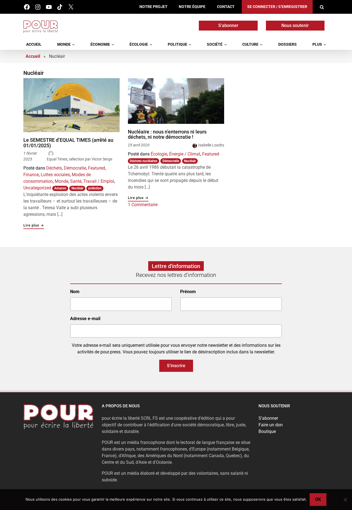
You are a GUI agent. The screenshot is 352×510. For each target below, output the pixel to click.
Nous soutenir (295, 25)
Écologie (139, 44)
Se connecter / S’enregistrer (277, 6)
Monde (64, 44)
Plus (317, 44)
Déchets (54, 168)
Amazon (60, 188)
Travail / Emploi (98, 181)
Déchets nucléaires (143, 161)
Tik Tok (59, 7)
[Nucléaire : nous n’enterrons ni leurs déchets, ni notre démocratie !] (176, 101)
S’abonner (228, 25)
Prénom (188, 291)
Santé (75, 181)
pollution (94, 188)
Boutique (267, 431)
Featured (96, 168)
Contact (226, 6)
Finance (31, 174)
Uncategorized (37, 187)
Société (214, 44)
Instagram (37, 7)
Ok (318, 499)
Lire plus (33, 225)
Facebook (26, 7)
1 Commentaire (143, 204)
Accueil (34, 44)
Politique (177, 44)
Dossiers (287, 44)
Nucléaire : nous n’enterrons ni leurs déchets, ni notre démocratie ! (167, 134)
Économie (100, 44)
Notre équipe (192, 6)
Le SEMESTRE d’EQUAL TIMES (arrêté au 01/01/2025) (68, 142)
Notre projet (153, 6)
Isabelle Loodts (211, 145)
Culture (250, 44)
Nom (74, 291)
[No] (345, 499)
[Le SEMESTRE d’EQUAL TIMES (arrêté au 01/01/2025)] (71, 105)
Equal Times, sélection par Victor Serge (79, 159)
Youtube (48, 7)
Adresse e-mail (85, 318)
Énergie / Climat (184, 154)
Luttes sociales (55, 174)
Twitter (70, 7)
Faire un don (270, 424)
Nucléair (77, 188)
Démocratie (75, 168)
